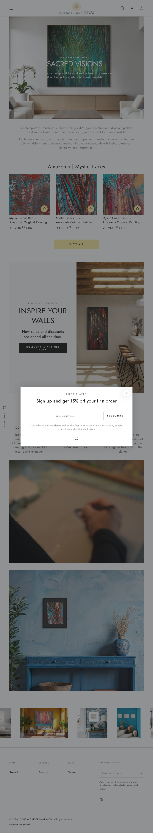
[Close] (126, 393)
